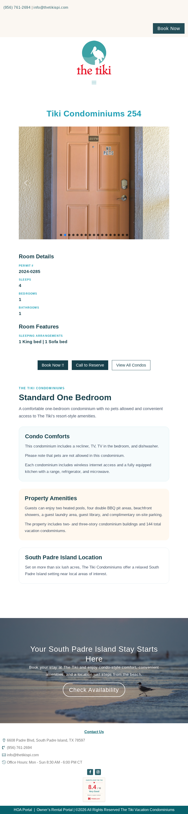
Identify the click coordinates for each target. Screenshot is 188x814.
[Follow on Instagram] (98, 772)
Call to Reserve (90, 365)
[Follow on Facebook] (90, 772)
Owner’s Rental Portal (55, 810)
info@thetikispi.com (50, 7)
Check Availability (94, 690)
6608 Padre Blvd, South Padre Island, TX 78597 (46, 740)
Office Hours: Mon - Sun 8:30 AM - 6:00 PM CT (44, 762)
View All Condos (131, 365)
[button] (26, 183)
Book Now (169, 28)
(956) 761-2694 (17, 7)
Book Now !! (53, 365)
